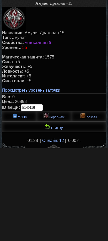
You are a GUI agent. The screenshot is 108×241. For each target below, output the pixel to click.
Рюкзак (91, 117)
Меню (22, 117)
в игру (56, 127)
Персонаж (56, 117)
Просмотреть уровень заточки (31, 90)
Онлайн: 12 (53, 140)
